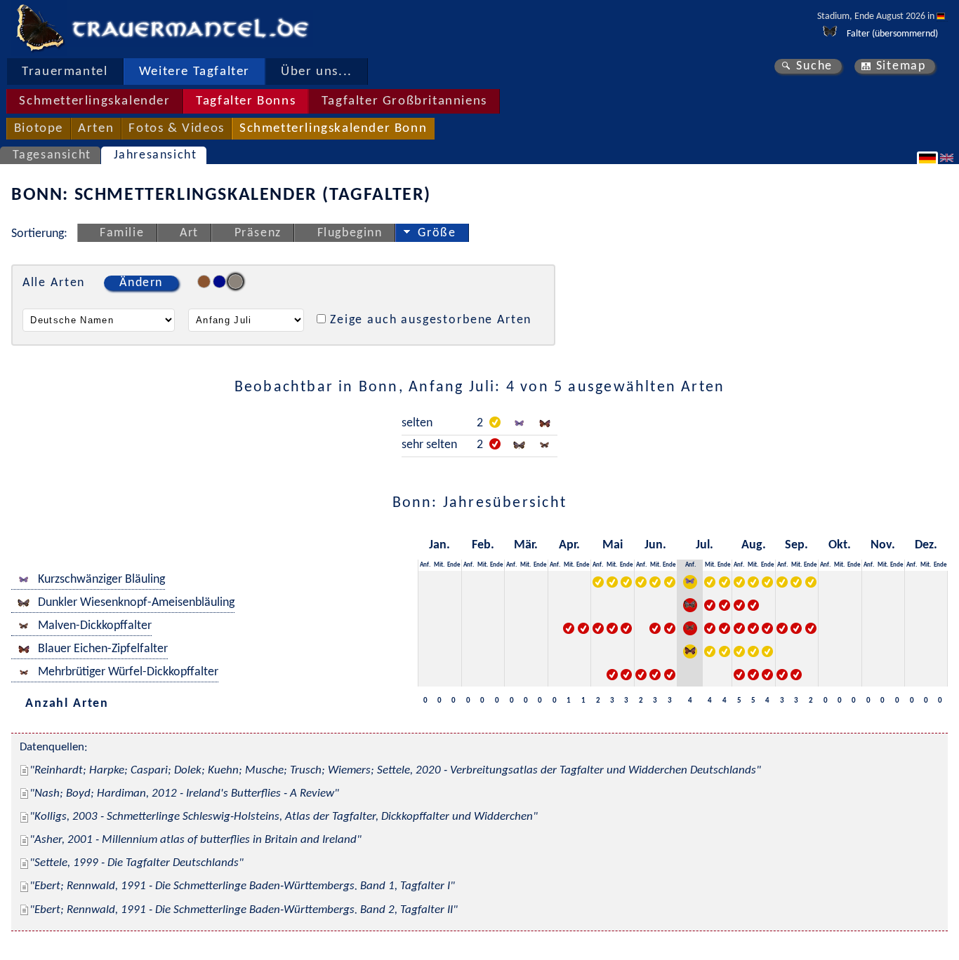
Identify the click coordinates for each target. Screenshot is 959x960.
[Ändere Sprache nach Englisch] (948, 157)
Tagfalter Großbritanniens (404, 101)
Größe (437, 233)
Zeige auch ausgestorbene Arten (430, 320)
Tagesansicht (52, 155)
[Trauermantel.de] (39, 28)
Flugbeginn (350, 233)
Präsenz (258, 233)
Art (189, 233)
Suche (814, 66)
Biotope (38, 128)
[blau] (219, 281)
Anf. (425, 565)
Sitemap (901, 66)
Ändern (141, 283)
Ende (454, 565)
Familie (122, 233)
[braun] (204, 281)
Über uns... (316, 72)
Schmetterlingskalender (94, 101)
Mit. (439, 565)
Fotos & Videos (176, 128)
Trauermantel (64, 72)
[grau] (235, 281)
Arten (96, 128)
